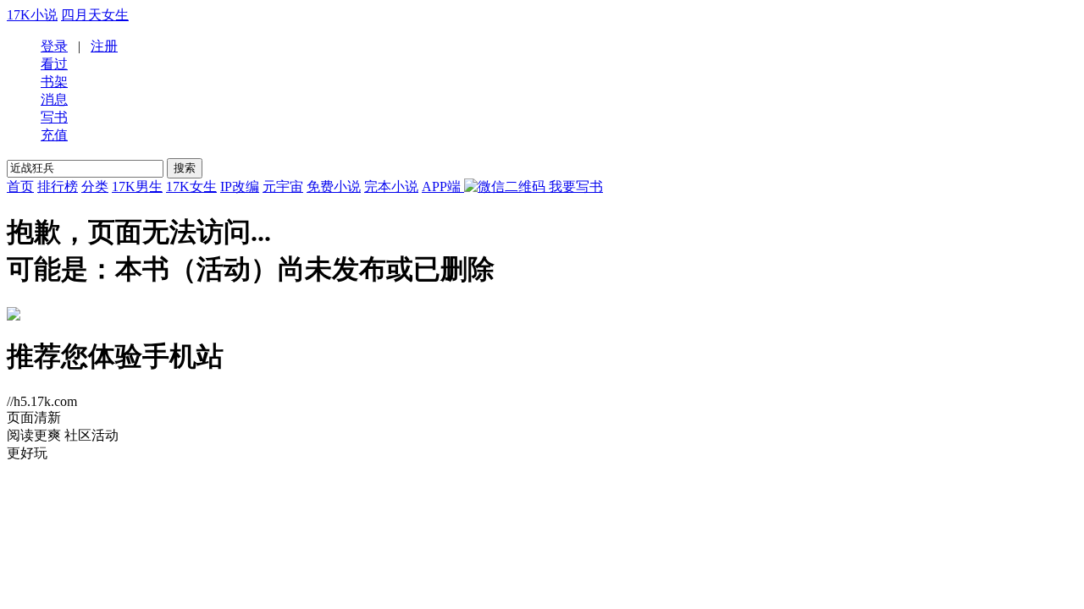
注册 (104, 46)
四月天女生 (95, 15)
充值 (54, 135)
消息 (54, 99)
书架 (54, 81)
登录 (54, 46)
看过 (54, 64)
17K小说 (32, 15)
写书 (54, 117)
